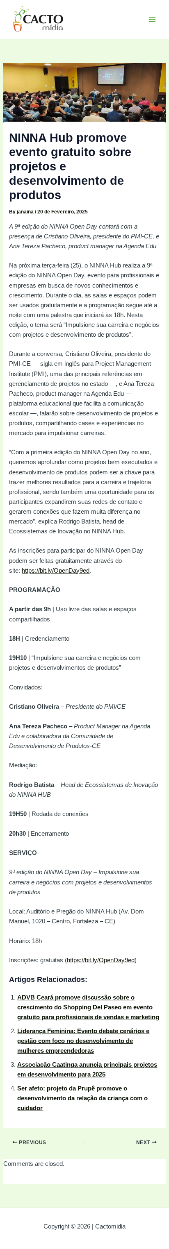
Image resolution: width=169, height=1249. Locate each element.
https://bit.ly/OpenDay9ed (55, 570)
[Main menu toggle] (152, 19)
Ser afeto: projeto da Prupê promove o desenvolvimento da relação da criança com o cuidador (82, 1098)
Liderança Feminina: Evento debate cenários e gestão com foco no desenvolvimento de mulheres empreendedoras (83, 1041)
